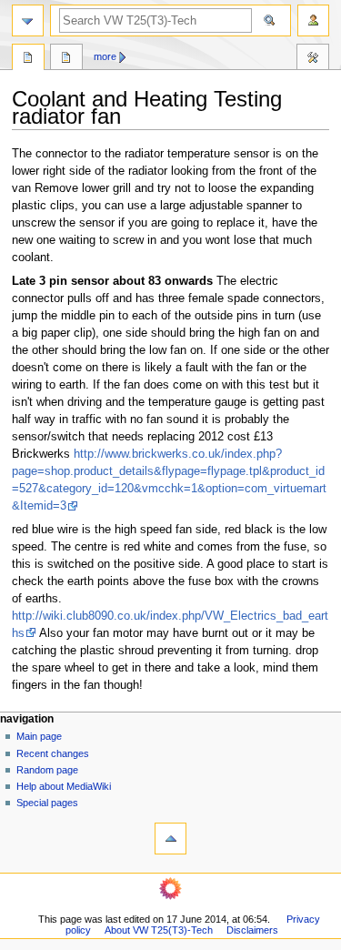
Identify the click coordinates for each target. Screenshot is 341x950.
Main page (39, 736)
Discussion (66, 59)
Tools (312, 59)
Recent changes (52, 753)
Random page (47, 769)
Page (28, 59)
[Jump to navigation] (28, 20)
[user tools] (313, 20)
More (105, 56)
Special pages (47, 802)
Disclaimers (252, 930)
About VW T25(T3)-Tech (159, 930)
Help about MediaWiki (63, 786)
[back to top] (170, 838)
